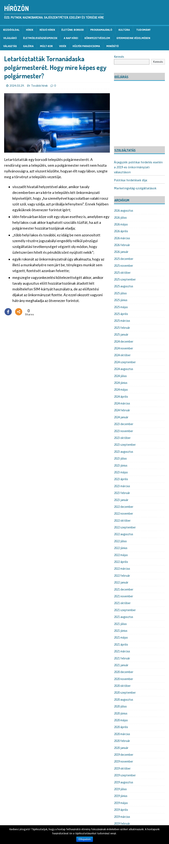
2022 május (121, 555)
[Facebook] (8, 311)
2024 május (121, 389)
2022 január (121, 582)
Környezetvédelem (97, 38)
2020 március (122, 734)
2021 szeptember (125, 610)
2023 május (121, 472)
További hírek (39, 85)
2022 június (120, 548)
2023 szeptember (125, 444)
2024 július (120, 376)
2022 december (123, 506)
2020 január (121, 748)
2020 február (122, 741)
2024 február (122, 410)
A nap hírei (71, 38)
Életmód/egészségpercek (40, 38)
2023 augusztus (123, 451)
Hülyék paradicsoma (86, 46)
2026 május (121, 224)
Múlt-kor (46, 46)
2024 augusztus (123, 369)
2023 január (121, 500)
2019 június (120, 796)
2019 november (123, 761)
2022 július (120, 541)
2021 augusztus (123, 617)
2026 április (121, 231)
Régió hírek (47, 29)
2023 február (122, 493)
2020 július (120, 706)
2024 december (123, 341)
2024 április (121, 396)
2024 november (123, 348)
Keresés (119, 56)
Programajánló (101, 29)
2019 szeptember (125, 775)
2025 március (122, 320)
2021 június (120, 630)
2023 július (120, 458)
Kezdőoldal (11, 29)
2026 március (122, 238)
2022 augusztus (123, 534)
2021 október (122, 603)
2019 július (120, 789)
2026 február (122, 245)
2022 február (122, 575)
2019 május (121, 803)
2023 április (121, 479)
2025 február (122, 327)
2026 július (120, 217)
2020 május (121, 720)
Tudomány (143, 29)
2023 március (122, 486)
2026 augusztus (123, 210)
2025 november (123, 265)
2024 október (122, 355)
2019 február (122, 823)
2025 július (120, 293)
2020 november (123, 679)
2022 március (122, 568)
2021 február (122, 658)
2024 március (122, 403)
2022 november (123, 513)
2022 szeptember (125, 527)
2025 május (121, 307)
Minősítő (112, 46)
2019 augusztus (123, 782)
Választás (10, 46)
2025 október (122, 272)
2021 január (121, 665)
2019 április (121, 809)
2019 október (122, 768)
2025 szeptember (125, 279)
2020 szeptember (125, 692)
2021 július (120, 624)
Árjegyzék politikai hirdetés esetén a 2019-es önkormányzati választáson (138, 167)
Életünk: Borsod (72, 29)
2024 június (120, 382)
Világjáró (10, 38)
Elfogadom (85, 839)
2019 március (122, 816)
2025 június (120, 300)
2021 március (122, 651)
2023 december (123, 424)
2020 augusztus (123, 699)
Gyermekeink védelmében (133, 38)
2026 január (121, 251)
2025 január (121, 334)
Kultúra (124, 29)
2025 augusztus (123, 286)
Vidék (62, 46)
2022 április (121, 561)
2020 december (123, 672)
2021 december (123, 589)
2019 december (123, 754)
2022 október (122, 520)
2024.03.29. (17, 85)
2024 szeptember (125, 362)
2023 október (122, 438)
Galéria (28, 46)
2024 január (121, 417)
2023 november (123, 431)
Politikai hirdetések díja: (131, 180)
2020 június (120, 713)
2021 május (121, 637)
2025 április (121, 314)
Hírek (29, 29)
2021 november (123, 596)
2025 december (123, 259)
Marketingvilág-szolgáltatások (135, 188)
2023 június (120, 465)
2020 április (121, 727)
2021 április (121, 644)
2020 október (122, 685)
